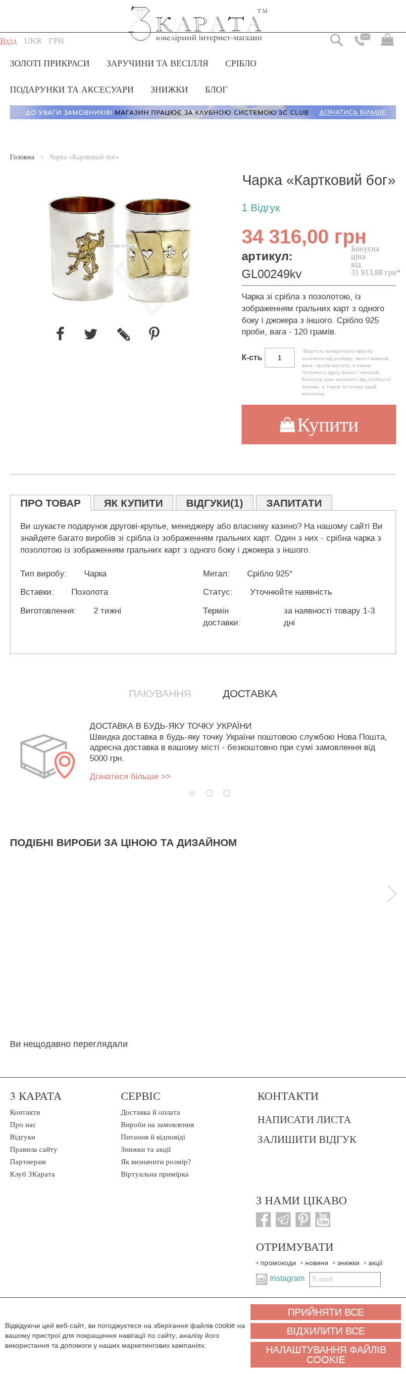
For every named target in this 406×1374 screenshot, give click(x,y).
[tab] (50, 503)
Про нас (23, 1125)
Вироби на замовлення (157, 1125)
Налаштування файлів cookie (326, 1354)
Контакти (25, 1112)
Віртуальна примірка (155, 1174)
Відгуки (22, 1137)
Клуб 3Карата (32, 1174)
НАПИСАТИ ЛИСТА (304, 1119)
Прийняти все (326, 1312)
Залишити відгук (306, 1139)
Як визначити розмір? (156, 1162)
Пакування (160, 694)
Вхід (8, 41)
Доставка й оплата (150, 1112)
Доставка (250, 694)
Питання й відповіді (153, 1137)
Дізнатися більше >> (130, 776)
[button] (33, 41)
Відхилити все (326, 1331)
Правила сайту (33, 1149)
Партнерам (28, 1162)
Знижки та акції (146, 1149)
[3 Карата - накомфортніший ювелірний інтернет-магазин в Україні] (198, 17)
